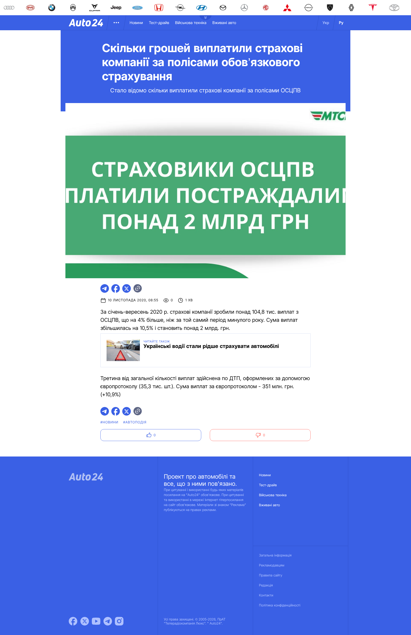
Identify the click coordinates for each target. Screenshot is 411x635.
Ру (341, 22)
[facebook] (115, 288)
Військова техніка (190, 22)
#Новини (109, 422)
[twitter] (126, 288)
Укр (326, 22)
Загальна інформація (275, 555)
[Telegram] (107, 621)
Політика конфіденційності (279, 605)
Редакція (266, 585)
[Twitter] (84, 621)
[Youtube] (96, 621)
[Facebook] (73, 621)
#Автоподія (135, 422)
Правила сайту (270, 575)
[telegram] (104, 288)
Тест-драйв (159, 22)
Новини (136, 22)
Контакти (266, 595)
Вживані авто (224, 22)
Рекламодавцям (271, 565)
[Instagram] (119, 621)
